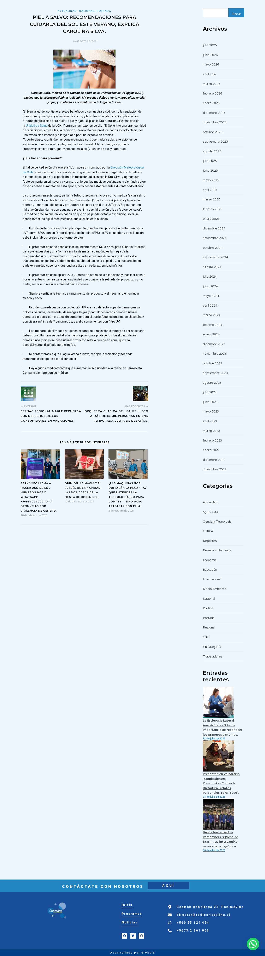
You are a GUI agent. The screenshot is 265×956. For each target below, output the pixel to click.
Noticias (129, 922)
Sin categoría (212, 646)
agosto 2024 (212, 267)
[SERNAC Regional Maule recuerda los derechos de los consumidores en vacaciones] (28, 393)
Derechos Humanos (217, 550)
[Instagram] (141, 936)
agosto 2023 (212, 382)
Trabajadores (212, 656)
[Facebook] (124, 936)
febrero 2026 (212, 93)
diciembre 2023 (214, 344)
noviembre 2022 (214, 469)
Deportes (210, 541)
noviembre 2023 (214, 353)
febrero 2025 (212, 209)
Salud (206, 637)
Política (208, 608)
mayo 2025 (211, 180)
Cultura (208, 531)
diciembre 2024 (214, 228)
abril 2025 (210, 190)
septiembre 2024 (215, 257)
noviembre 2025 (214, 122)
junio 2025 (210, 170)
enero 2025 (211, 218)
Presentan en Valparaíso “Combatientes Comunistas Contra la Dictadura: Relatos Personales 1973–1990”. (221, 783)
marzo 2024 (211, 315)
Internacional (212, 579)
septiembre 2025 (215, 141)
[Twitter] (133, 936)
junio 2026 (210, 55)
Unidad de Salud (36, 125)
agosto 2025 (212, 151)
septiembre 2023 (215, 373)
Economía (210, 560)
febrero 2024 (212, 325)
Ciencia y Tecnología (217, 521)
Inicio (127, 905)
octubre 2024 (212, 247)
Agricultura (210, 512)
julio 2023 (210, 392)
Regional (209, 627)
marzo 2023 (211, 430)
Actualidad (67, 11)
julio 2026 (210, 45)
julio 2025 (210, 161)
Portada (104, 11)
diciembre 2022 (214, 459)
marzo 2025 (211, 199)
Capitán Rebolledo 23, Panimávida (210, 907)
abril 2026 (210, 74)
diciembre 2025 (214, 112)
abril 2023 (210, 421)
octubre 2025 (212, 132)
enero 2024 (211, 334)
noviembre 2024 (214, 238)
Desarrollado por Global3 (132, 952)
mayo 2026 (211, 64)
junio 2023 (210, 402)
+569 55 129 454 (193, 922)
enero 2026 (211, 103)
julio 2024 (210, 276)
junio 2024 (210, 286)
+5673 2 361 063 (193, 930)
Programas (132, 914)
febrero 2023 (212, 440)
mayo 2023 (211, 411)
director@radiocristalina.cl (203, 915)
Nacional (86, 11)
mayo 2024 (211, 296)
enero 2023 (211, 450)
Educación (210, 569)
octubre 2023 (212, 363)
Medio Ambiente (214, 589)
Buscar (236, 14)
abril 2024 (210, 305)
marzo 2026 (211, 83)
